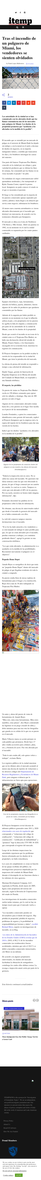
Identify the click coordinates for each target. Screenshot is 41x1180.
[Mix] (33, 103)
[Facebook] (20, 12)
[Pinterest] (19, 103)
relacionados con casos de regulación (16, 831)
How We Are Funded (11, 1131)
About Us (7, 1124)
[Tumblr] (4, 108)
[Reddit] (28, 103)
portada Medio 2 (26, 1008)
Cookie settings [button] (8, 1175)
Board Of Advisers (10, 1128)
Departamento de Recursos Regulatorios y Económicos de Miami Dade (20, 774)
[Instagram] (24, 12)
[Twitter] (16, 12)
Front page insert (11, 1008)
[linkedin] (14, 103)
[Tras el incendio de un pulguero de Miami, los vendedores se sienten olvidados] (20, 77)
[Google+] (23, 103)
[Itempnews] (20, 21)
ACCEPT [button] (18, 1175)
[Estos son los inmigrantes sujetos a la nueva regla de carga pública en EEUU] (20, 1017)
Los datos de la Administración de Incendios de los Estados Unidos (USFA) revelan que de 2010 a (19, 937)
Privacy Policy (8, 1121)
